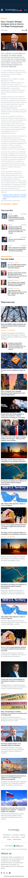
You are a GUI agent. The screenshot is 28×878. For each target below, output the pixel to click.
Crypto (23, 837)
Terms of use (14, 849)
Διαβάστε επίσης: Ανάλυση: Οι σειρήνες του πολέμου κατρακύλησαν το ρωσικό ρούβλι (14, 196)
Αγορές (9, 839)
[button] (2, 9)
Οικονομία (15, 835)
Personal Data (23, 849)
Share (23, 30)
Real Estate (6, 837)
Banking (22, 835)
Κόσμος (4, 18)
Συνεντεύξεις (15, 837)
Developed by (9, 846)
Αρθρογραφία (17, 839)
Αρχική (9, 849)
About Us (3, 849)
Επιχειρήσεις (7, 835)
